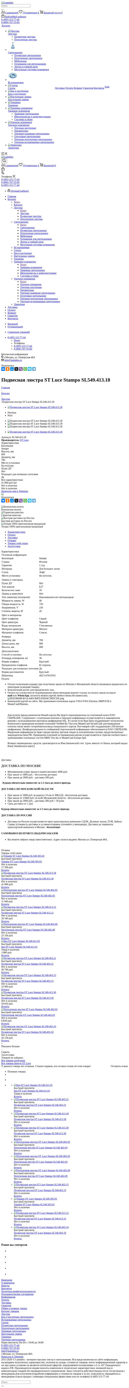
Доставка (6, 1302)
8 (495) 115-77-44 (10, 19)
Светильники (27, 227)
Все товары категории (13, 1060)
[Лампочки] (31, 145)
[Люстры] (31, 31)
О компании (7, 1282)
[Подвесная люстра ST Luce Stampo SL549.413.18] (35, 407)
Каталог (18, 204)
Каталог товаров (10, 1311)
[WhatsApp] (25, 369)
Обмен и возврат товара (14, 1308)
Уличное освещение (31, 284)
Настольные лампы (11, 1334)
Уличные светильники (13, 1339)
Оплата (5, 1299)
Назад (17, 202)
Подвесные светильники (14, 1325)
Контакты (6, 1288)
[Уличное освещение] (31, 122)
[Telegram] (34, 369)
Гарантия (6, 1305)
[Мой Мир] (12, 369)
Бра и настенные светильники (17, 1317)
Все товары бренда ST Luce (16, 1063)
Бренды (5, 1285)
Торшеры (6, 1336)
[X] (16, 369)
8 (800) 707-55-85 (10, 22)
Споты (4, 1322)
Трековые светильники (13, 1331)
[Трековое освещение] (31, 108)
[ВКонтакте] (3, 369)
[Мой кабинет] (3, 169)
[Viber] (21, 369)
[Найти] (2, 9)
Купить (5, 870)
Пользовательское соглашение (17, 1294)
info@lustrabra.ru (13, 360)
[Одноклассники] (7, 369)
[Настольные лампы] (31, 96)
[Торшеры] (31, 102)
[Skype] (29, 369)
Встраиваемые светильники (16, 1319)
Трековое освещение (31, 267)
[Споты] (31, 85)
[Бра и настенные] (31, 91)
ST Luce (24, 440)
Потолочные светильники (15, 1328)
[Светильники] (31, 46)
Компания (6, 1280)
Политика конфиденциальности (18, 1291)
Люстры (24, 213)
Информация (8, 1297)
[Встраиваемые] (31, 76)
